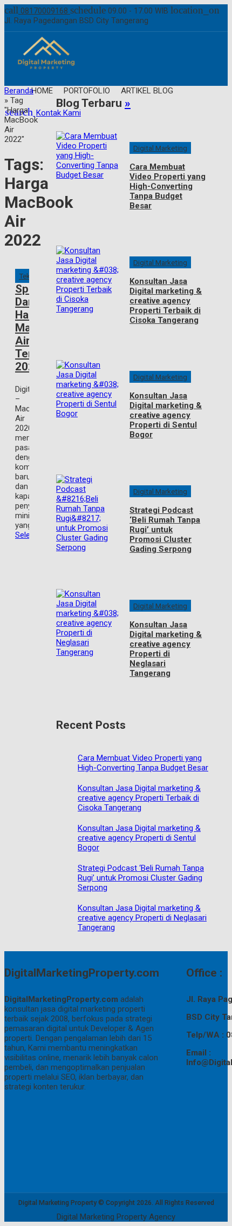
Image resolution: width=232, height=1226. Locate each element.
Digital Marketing (160, 148)
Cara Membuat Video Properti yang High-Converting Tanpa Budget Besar (167, 186)
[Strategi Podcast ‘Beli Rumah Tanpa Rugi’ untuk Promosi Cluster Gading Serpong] (87, 524)
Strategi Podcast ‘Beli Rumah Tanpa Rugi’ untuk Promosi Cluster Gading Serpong (164, 529)
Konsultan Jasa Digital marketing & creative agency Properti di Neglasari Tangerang (165, 649)
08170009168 (37, 10)
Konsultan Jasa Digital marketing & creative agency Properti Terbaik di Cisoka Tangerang (165, 300)
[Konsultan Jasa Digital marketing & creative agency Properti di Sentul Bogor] (87, 409)
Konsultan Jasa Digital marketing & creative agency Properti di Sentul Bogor (165, 415)
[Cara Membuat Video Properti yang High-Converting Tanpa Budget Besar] (87, 180)
